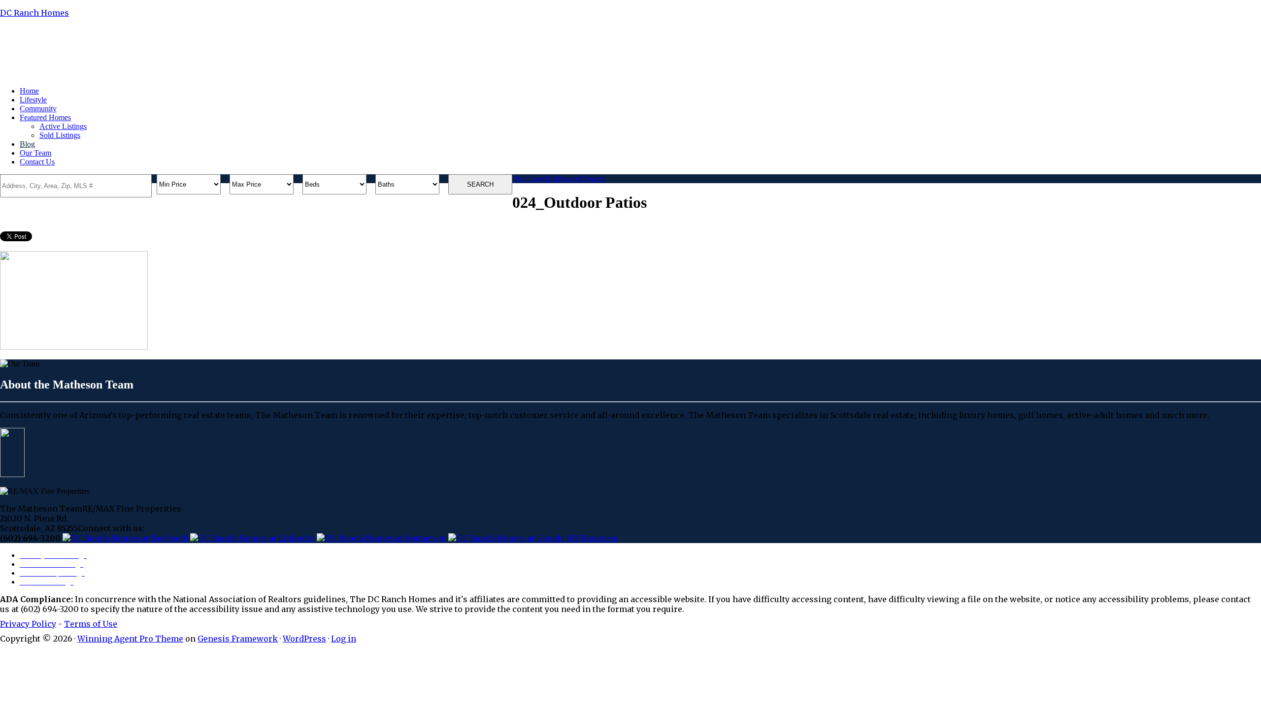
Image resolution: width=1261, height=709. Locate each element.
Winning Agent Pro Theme (130, 639)
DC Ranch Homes (34, 13)
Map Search (531, 178)
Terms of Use (90, 624)
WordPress (304, 639)
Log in (343, 639)
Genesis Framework (238, 639)
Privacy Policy (28, 624)
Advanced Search (577, 178)
